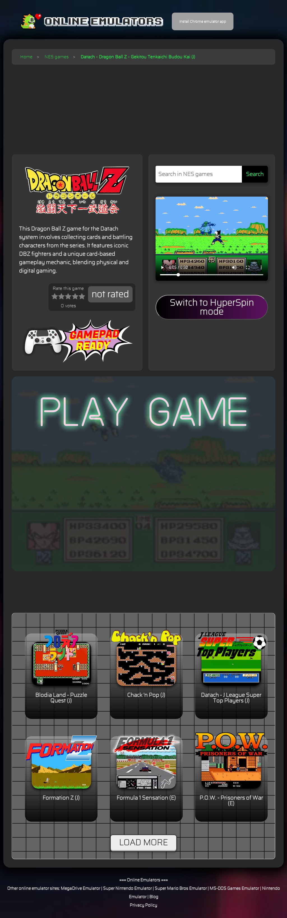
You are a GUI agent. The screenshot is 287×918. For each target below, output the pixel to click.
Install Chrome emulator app (202, 22)
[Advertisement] (143, 106)
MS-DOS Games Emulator (234, 888)
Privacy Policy (143, 905)
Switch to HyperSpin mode (212, 307)
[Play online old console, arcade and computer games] (83, 21)
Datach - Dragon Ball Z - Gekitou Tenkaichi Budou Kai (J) (138, 57)
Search (255, 174)
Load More (143, 842)
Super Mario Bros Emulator (181, 888)
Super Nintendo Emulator (127, 888)
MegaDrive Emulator (80, 888)
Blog (153, 897)
